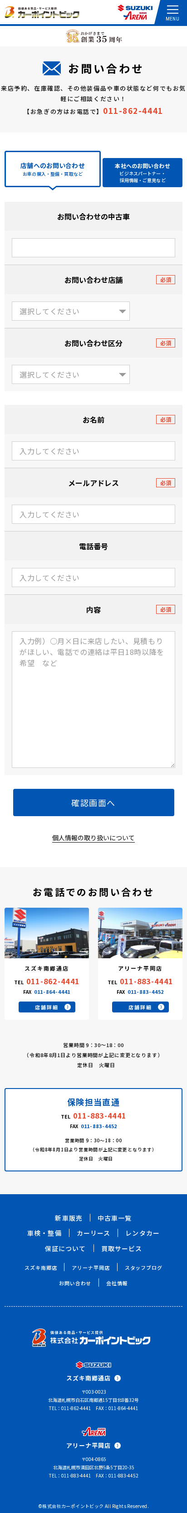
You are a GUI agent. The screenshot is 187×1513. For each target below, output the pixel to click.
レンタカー (142, 1232)
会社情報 (117, 1283)
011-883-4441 (146, 981)
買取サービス (122, 1248)
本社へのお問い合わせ (142, 173)
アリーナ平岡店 (90, 1267)
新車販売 (68, 1217)
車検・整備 (44, 1232)
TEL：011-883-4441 (70, 1475)
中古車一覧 (115, 1217)
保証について (65, 1248)
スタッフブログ (143, 1267)
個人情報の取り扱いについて (93, 837)
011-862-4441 (133, 110)
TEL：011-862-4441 (70, 1408)
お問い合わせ (75, 1283)
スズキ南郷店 (41, 1267)
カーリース (94, 1232)
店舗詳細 (46, 1007)
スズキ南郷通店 (88, 1378)
